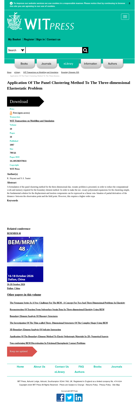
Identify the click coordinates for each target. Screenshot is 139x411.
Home (9, 72)
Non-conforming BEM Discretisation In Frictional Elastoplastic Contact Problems (47, 343)
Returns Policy (92, 385)
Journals (46, 63)
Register (29, 39)
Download (19, 101)
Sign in (40, 39)
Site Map (116, 385)
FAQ (81, 366)
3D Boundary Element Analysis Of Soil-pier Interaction (35, 329)
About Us (39, 366)
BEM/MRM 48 (14, 233)
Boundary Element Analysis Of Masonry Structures (34, 316)
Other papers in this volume (24, 294)
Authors (112, 63)
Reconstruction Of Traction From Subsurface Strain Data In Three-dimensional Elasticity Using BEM (57, 309)
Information (90, 63)
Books (24, 63)
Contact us (53, 39)
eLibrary (68, 63)
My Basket (14, 39)
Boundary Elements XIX (70, 72)
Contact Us (62, 366)
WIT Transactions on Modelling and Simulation (40, 72)
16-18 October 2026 (16, 284)
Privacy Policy (105, 385)
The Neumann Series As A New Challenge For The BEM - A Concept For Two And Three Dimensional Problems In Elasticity (67, 303)
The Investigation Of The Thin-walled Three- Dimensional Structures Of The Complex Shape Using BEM (59, 323)
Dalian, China (13, 288)
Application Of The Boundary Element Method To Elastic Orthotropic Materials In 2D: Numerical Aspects (59, 336)
